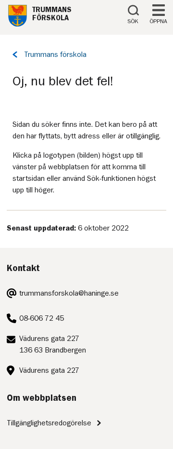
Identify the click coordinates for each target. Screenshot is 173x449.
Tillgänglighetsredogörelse (49, 423)
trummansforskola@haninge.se (69, 293)
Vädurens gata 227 (49, 370)
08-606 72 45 (41, 318)
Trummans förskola (55, 54)
